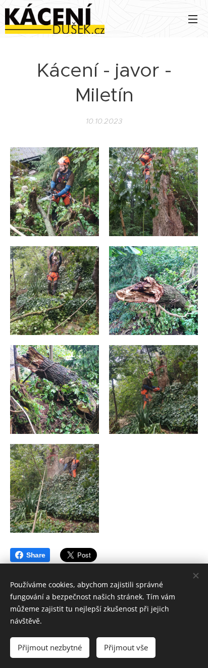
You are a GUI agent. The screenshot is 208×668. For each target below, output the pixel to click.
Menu (193, 19)
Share (35, 555)
